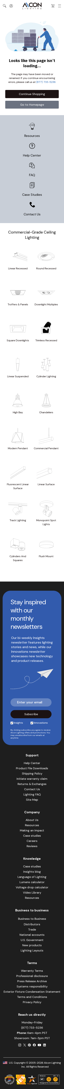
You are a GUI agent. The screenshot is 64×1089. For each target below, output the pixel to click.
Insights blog (32, 872)
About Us (32, 820)
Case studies (32, 836)
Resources (32, 136)
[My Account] (11, 6)
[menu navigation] (59, 6)
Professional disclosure (32, 976)
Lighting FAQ (32, 794)
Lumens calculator (32, 882)
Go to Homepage (32, 105)
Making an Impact (32, 830)
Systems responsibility (32, 986)
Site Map (32, 800)
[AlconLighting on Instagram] (19, 1045)
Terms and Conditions (32, 997)
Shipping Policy (32, 773)
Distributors (32, 924)
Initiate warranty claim (32, 779)
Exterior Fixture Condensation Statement (32, 992)
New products (32, 945)
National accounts (32, 935)
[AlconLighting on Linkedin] (44, 1045)
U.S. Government (32, 940)
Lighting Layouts (32, 950)
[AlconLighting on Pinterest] (29, 1045)
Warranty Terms (32, 971)
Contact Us (32, 214)
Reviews (32, 846)
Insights (18, 722)
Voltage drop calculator (32, 887)
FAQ (32, 175)
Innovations (41, 722)
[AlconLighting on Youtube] (39, 1045)
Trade (32, 930)
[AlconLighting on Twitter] (24, 1045)
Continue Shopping (32, 94)
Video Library (32, 893)
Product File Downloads (32, 768)
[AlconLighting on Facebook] (34, 1045)
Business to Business (32, 919)
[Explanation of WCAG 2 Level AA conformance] (49, 1079)
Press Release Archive (32, 981)
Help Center (32, 155)
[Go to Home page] (32, 6)
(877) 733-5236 (46, 82)
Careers (32, 841)
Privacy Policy (32, 1002)
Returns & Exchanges (32, 784)
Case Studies (32, 194)
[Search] (4, 6)
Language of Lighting (32, 877)
